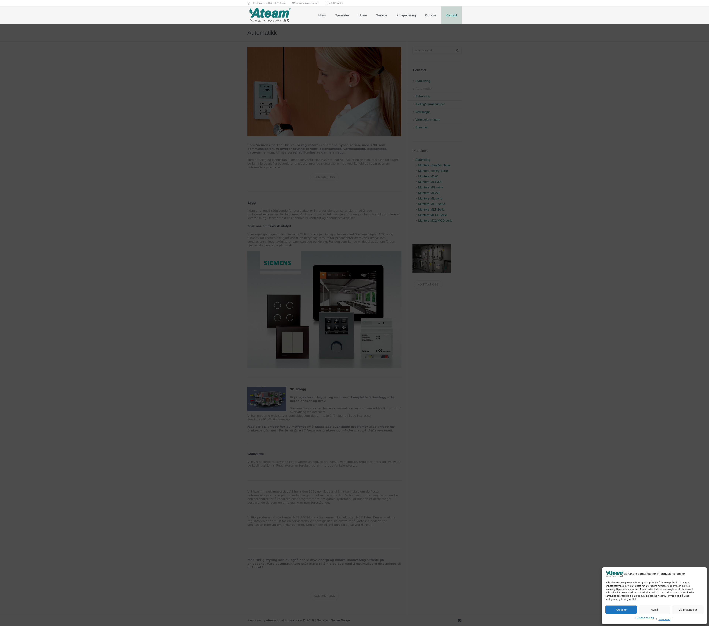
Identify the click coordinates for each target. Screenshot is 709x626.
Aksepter (621, 609)
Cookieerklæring (645, 617)
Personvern (664, 619)
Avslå (654, 609)
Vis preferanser (688, 609)
